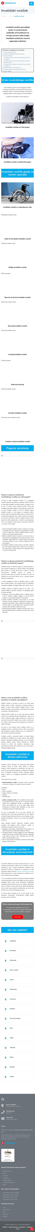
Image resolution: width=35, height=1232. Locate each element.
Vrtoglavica (6, 1178)
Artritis (4, 1184)
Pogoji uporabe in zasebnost (17, 1227)
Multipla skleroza (7, 1180)
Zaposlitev (5, 1214)
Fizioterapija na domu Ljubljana (11, 1192)
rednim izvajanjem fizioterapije (26, 871)
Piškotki (5, 1227)
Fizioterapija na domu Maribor (11, 1195)
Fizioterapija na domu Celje (10, 1197)
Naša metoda (6, 1209)
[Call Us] (32, 1229)
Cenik (4, 1212)
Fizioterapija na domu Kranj (10, 1199)
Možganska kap (7, 1171)
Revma (5, 1173)
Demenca (5, 1175)
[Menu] (31, 4)
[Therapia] (8, 3)
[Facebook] (3, 1100)
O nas (4, 1207)
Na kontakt (17, 917)
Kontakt (5, 1216)
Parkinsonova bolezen (8, 1182)
